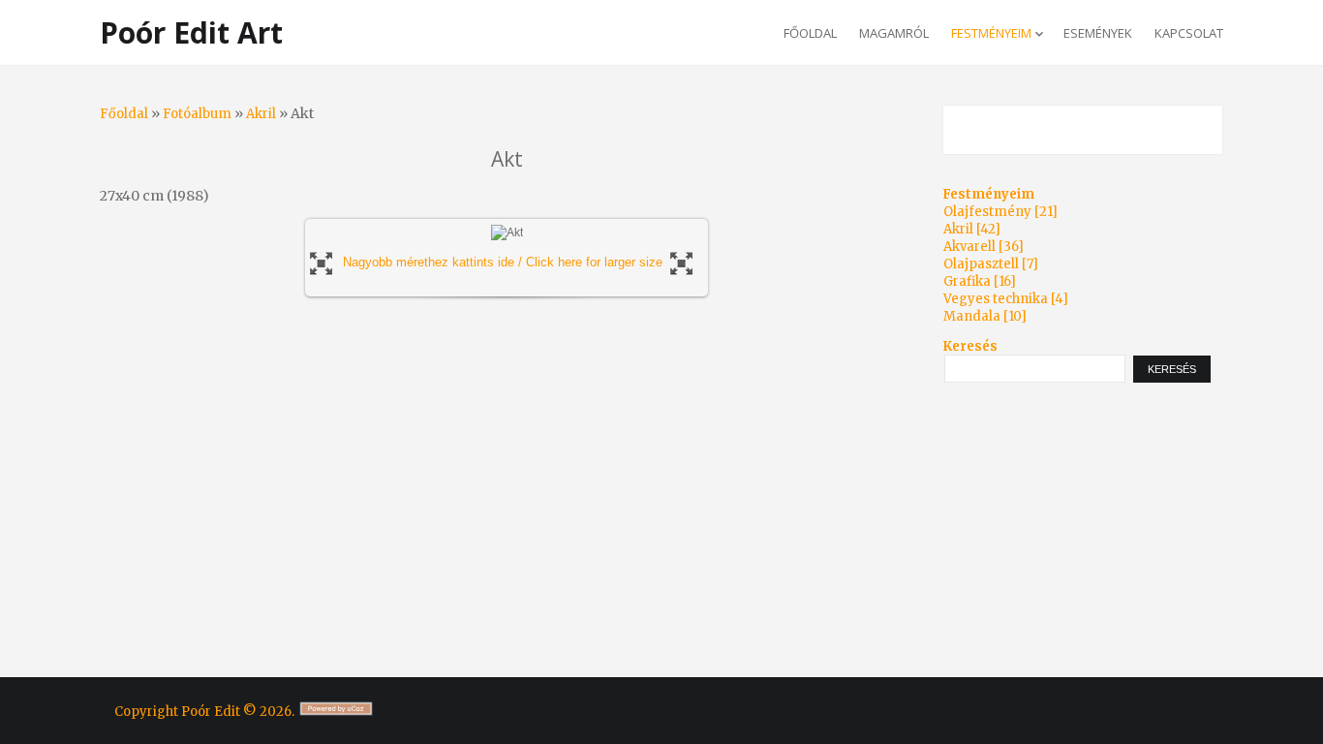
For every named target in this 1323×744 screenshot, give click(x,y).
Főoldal (124, 114)
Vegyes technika (995, 299)
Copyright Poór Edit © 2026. (205, 711)
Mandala (971, 316)
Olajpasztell (981, 264)
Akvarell (969, 246)
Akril (261, 114)
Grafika (967, 281)
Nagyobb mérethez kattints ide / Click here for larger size (502, 262)
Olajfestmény (987, 211)
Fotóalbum (197, 114)
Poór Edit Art (191, 32)
